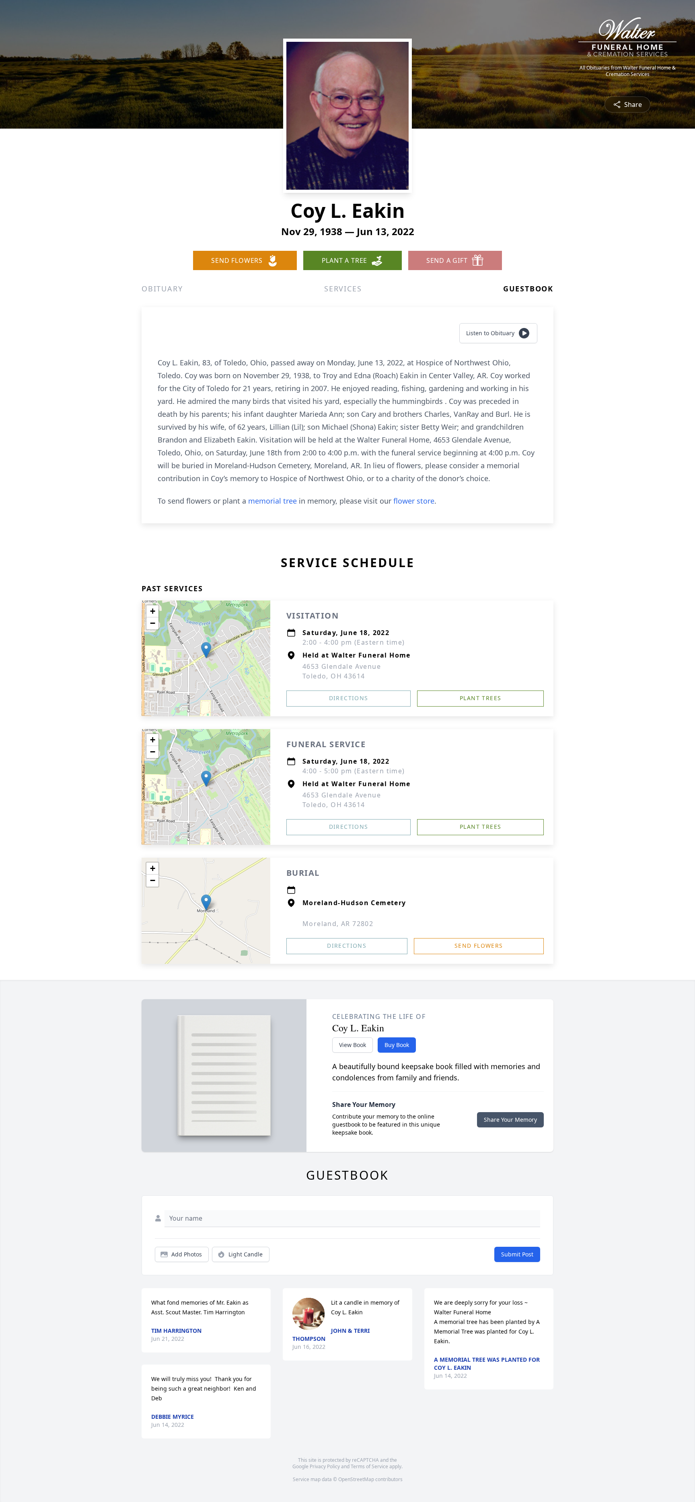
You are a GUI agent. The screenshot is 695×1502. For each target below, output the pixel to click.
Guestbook (528, 288)
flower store (413, 501)
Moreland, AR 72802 (337, 923)
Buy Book (397, 1045)
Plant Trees (480, 698)
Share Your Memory (510, 1119)
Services (343, 288)
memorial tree (272, 501)
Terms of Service (369, 1466)
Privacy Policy (325, 1466)
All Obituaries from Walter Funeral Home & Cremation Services (628, 71)
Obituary (162, 288)
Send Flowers (478, 945)
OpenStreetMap (356, 1479)
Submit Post (517, 1254)
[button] (206, 650)
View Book (352, 1045)
